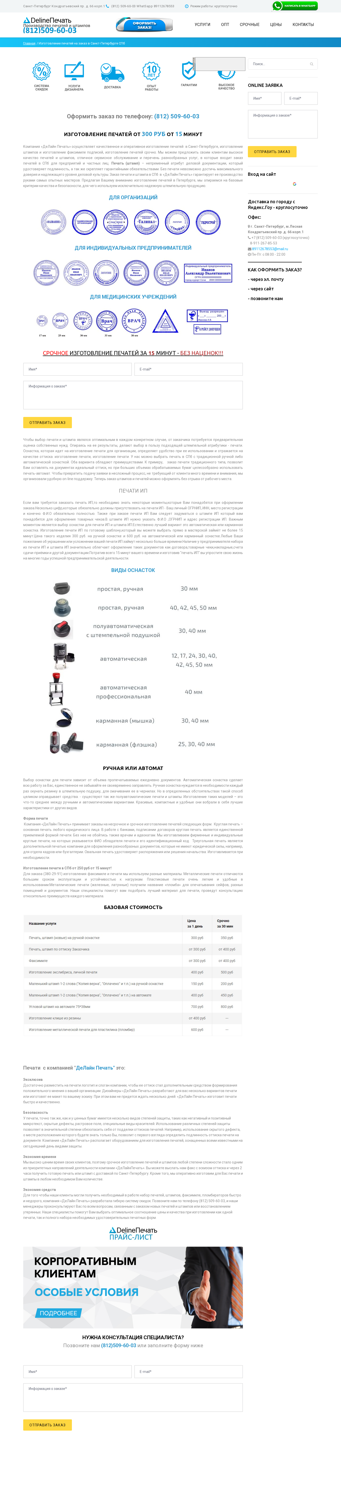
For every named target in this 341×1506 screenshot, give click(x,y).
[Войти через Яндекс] (287, 184)
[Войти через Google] (295, 184)
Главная (29, 43)
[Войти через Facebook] (278, 184)
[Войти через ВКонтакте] (270, 184)
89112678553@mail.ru (270, 249)
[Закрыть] (193, 64)
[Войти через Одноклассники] (304, 184)
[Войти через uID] (261, 184)
